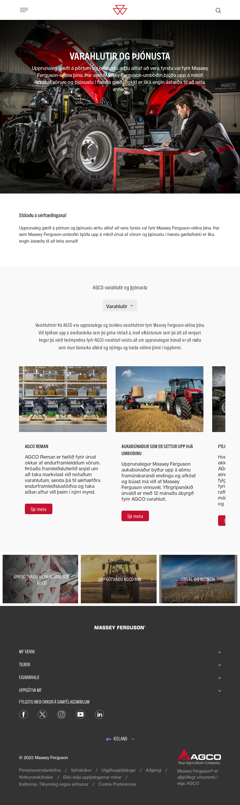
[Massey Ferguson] (120, 9)
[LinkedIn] (99, 714)
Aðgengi (153, 770)
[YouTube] (80, 714)
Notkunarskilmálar (36, 777)
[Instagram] (61, 714)
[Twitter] (42, 714)
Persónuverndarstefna (40, 770)
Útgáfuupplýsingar (119, 770)
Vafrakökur (81, 770)
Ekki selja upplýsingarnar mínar (92, 777)
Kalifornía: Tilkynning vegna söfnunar (53, 784)
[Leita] (218, 9)
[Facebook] (23, 714)
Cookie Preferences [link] (117, 784)
